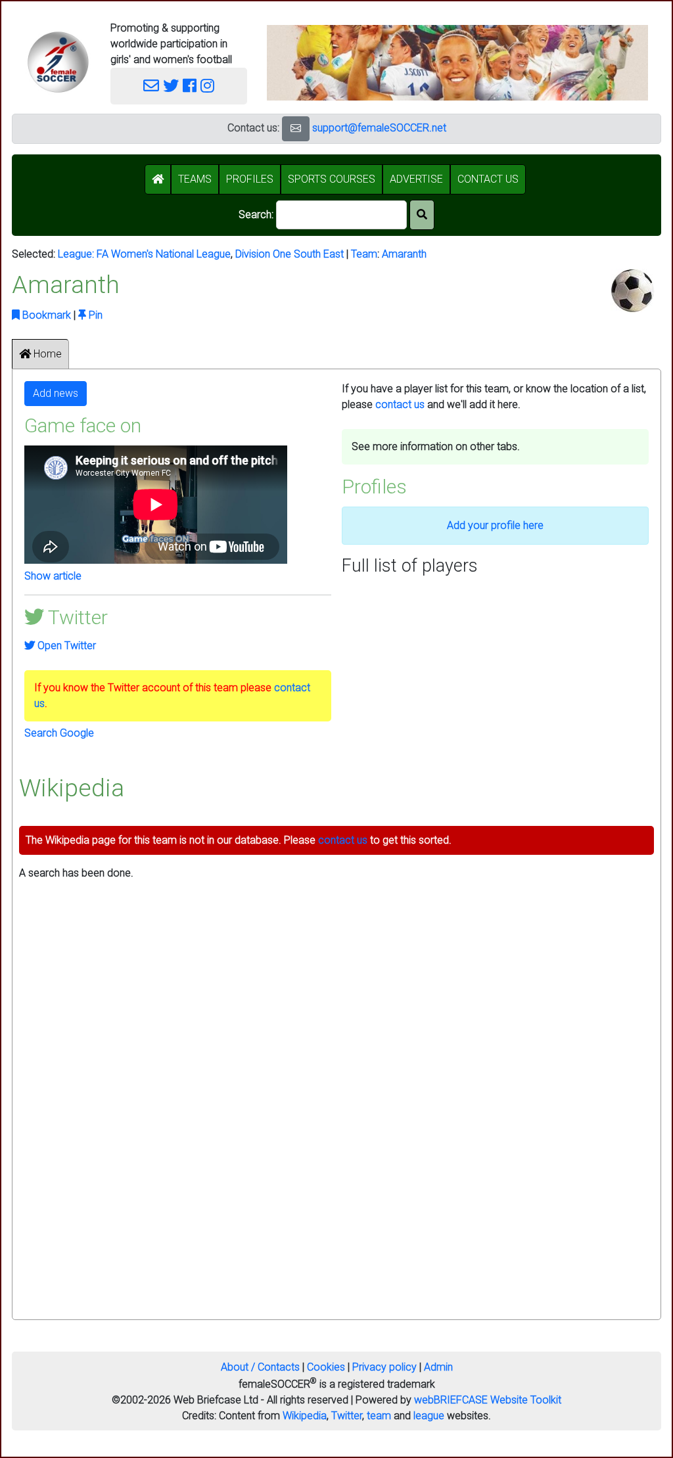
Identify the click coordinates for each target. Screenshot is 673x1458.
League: (77, 254)
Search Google (59, 733)
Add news (55, 393)
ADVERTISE (416, 179)
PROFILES (249, 179)
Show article (52, 576)
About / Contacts (260, 1367)
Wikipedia (305, 1415)
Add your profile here (495, 525)
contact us (400, 404)
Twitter (346, 1415)
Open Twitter (65, 645)
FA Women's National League (164, 254)
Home (46, 354)
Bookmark (45, 315)
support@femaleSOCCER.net (379, 128)
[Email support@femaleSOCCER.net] (151, 86)
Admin (438, 1367)
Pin (94, 315)
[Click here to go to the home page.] (57, 62)
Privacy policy (384, 1367)
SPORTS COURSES (331, 179)
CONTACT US (488, 179)
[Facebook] (190, 86)
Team (364, 254)
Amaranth (404, 254)
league (428, 1415)
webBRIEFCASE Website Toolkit (487, 1400)
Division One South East (289, 254)
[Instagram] (207, 86)
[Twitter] (171, 86)
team (379, 1415)
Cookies (326, 1367)
